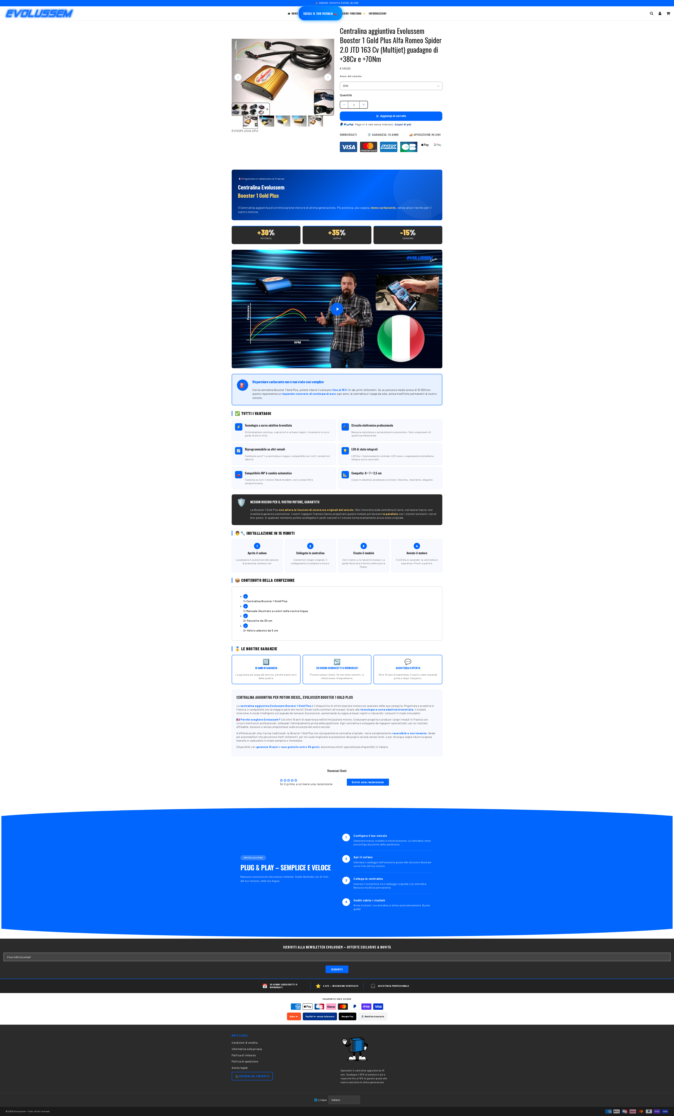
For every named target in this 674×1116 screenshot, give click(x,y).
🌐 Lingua (320, 1099)
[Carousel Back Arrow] (238, 77)
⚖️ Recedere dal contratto (252, 1076)
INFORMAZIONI (377, 13)
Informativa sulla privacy (247, 1048)
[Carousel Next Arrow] (327, 77)
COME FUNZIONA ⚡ (354, 13)
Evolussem (20, 1111)
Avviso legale (240, 1067)
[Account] (660, 13)
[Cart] (668, 13)
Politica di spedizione (245, 1061)
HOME (295, 13)
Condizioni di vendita (245, 1042)
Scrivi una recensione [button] (368, 782)
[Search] (652, 13)
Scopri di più (403, 124)
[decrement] (344, 104)
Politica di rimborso (244, 1055)
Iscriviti (337, 969)
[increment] (364, 104)
